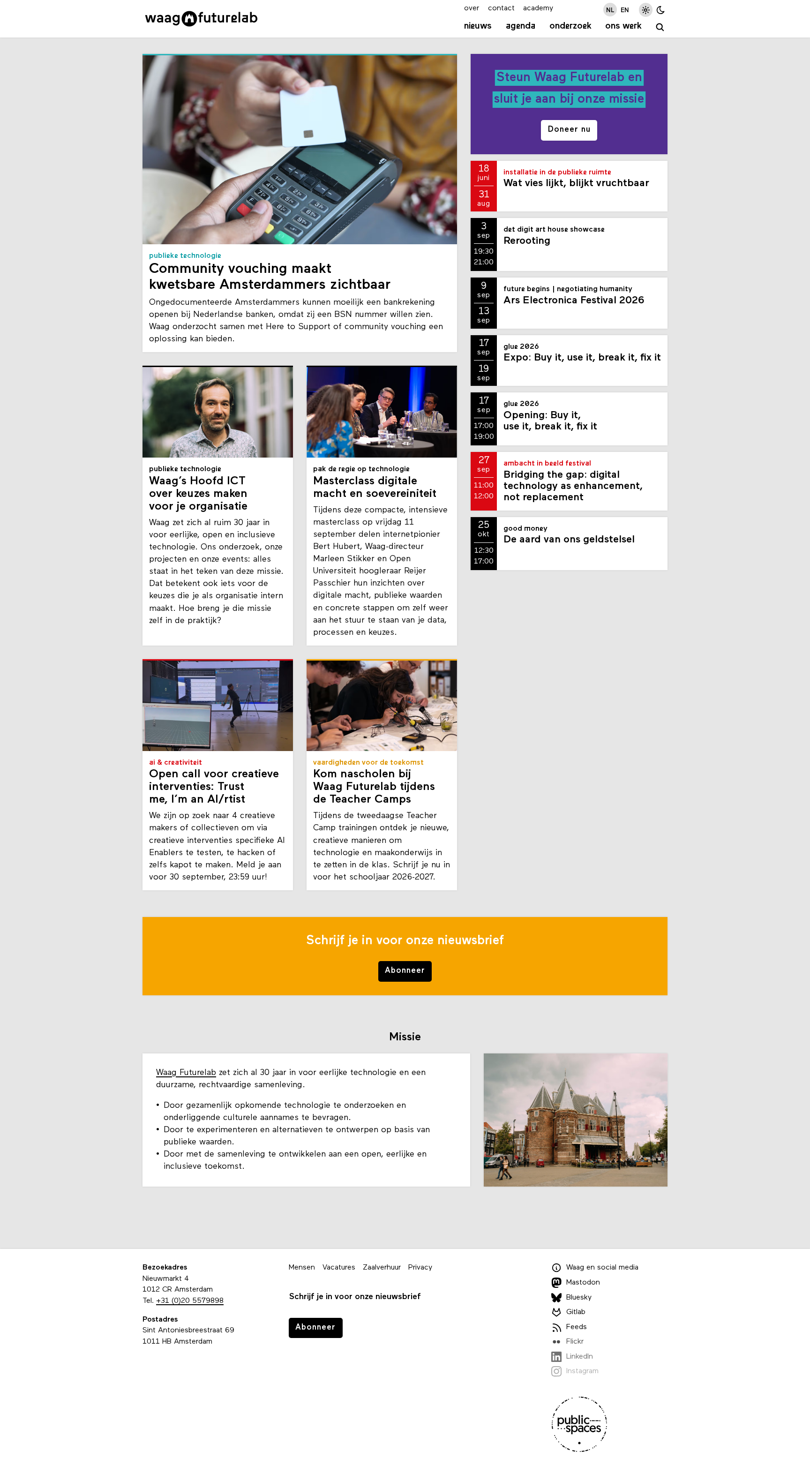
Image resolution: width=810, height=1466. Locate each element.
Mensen (302, 1267)
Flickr (575, 1342)
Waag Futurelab (186, 1072)
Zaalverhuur (382, 1267)
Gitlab (575, 1312)
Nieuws (478, 26)
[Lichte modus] (645, 9)
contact (501, 8)
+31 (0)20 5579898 (190, 1301)
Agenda (520, 26)
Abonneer (405, 971)
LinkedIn (579, 1357)
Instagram (582, 1371)
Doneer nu (569, 130)
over (471, 8)
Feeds (576, 1327)
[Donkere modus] (661, 9)
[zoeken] (660, 27)
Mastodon (583, 1282)
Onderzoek (570, 26)
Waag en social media (602, 1267)
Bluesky (579, 1297)
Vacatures (338, 1267)
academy (538, 8)
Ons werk (623, 26)
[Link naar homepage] (201, 19)
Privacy (420, 1267)
